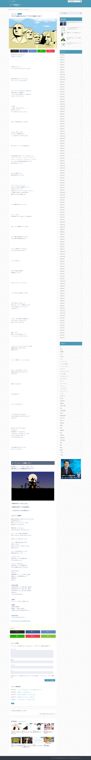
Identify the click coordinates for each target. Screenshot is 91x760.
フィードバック (63, 383)
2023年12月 (62, 133)
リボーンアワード (63, 390)
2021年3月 (62, 214)
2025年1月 (62, 101)
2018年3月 (62, 303)
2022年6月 (62, 177)
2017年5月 (62, 327)
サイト (12, 670)
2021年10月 (62, 197)
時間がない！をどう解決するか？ (74, 32)
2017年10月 (62, 315)
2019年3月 (62, 273)
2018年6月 (62, 295)
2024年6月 (62, 118)
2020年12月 (62, 222)
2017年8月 (62, 320)
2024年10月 (62, 109)
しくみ (61, 359)
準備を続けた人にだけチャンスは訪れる (25, 697)
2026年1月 (62, 72)
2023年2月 (62, 158)
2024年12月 (62, 104)
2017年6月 (62, 325)
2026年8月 (62, 54)
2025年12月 (62, 74)
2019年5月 (62, 268)
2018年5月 (62, 298)
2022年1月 (62, 190)
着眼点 (61, 425)
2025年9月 (62, 81)
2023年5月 (62, 150)
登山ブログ (62, 420)
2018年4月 (62, 300)
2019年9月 (62, 258)
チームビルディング (64, 376)
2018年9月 (62, 288)
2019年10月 (62, 256)
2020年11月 (62, 224)
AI (60, 346)
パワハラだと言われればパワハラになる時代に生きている (29, 689)
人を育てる (62, 395)
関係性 (61, 450)
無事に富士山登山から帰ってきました (74, 23)
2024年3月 (62, 126)
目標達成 (62, 422)
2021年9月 (62, 199)
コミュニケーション (64, 366)
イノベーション (63, 361)
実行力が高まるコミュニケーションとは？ (74, 43)
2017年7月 (62, 322)
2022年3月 (62, 185)
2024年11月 (62, 106)
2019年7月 (62, 263)
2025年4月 (62, 94)
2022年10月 (62, 168)
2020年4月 (62, 241)
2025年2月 (62, 99)
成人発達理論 (63, 410)
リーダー (62, 393)
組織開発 (62, 430)
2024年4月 (62, 123)
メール (13, 665)
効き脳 (61, 398)
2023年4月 (62, 153)
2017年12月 (62, 310)
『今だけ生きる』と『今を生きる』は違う (26, 699)
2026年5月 (62, 62)
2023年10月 (62, 138)
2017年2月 (62, 335)
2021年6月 (62, 207)
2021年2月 (62, 217)
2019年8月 (62, 261)
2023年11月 (62, 136)
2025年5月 (62, 91)
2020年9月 (62, 229)
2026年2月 (62, 69)
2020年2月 (62, 246)
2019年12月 (62, 251)
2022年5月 (62, 180)
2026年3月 (62, 67)
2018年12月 (62, 281)
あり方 (13, 686)
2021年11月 (62, 195)
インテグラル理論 (63, 363)
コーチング (62, 368)
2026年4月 (62, 64)
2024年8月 (62, 113)
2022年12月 (62, 163)
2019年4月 (62, 271)
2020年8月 (62, 231)
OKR (61, 349)
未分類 (61, 413)
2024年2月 (62, 128)
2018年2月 (62, 305)
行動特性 (62, 435)
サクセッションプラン (64, 371)
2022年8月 (62, 172)
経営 (61, 432)
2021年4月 (62, 212)
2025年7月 (62, 86)
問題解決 (62, 403)
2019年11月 (62, 254)
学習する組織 (63, 405)
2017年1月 (62, 337)
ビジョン (62, 381)
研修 (61, 427)
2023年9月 (62, 141)
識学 (61, 445)
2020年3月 (62, 244)
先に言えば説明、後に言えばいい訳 (47, 713)
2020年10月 (62, 227)
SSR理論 (62, 351)
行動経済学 (62, 437)
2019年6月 (62, 266)
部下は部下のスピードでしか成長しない (74, 38)
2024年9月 (62, 111)
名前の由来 (62, 400)
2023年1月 (62, 160)
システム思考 (63, 373)
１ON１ (61, 452)
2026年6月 (62, 59)
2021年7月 (62, 204)
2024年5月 (62, 121)
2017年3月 (62, 332)
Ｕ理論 (61, 454)
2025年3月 (62, 96)
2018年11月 (62, 283)
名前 (12, 659)
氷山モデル (62, 418)
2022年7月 (62, 175)
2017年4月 (62, 330)
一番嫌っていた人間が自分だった (24, 692)
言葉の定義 (62, 440)
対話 (61, 408)
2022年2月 (62, 187)
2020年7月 (62, 234)
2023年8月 (62, 143)
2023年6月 (62, 148)
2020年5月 (62, 239)
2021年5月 (62, 209)
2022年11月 (62, 165)
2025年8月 (62, 84)
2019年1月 (62, 278)
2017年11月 (62, 313)
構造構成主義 (63, 415)
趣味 (61, 447)
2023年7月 (62, 145)
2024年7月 (62, 116)
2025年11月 (62, 77)
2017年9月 (62, 318)
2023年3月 (62, 155)
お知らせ (62, 356)
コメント (13, 649)
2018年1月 (62, 308)
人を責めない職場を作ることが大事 (18, 710)
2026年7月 (62, 57)
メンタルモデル (63, 388)
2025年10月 (62, 79)
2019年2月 (62, 276)
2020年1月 (62, 249)
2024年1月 (62, 131)
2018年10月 (62, 286)
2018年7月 (62, 293)
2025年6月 (62, 89)
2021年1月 (62, 219)
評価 (61, 442)
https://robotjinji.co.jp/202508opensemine (21, 620)
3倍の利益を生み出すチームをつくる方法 (65, 758)
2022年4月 (62, 182)
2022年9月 (62, 170)
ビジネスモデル (63, 378)
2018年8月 (62, 290)
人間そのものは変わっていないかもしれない (26, 694)
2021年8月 (62, 202)
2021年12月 (62, 192)
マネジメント (63, 386)
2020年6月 (62, 236)
